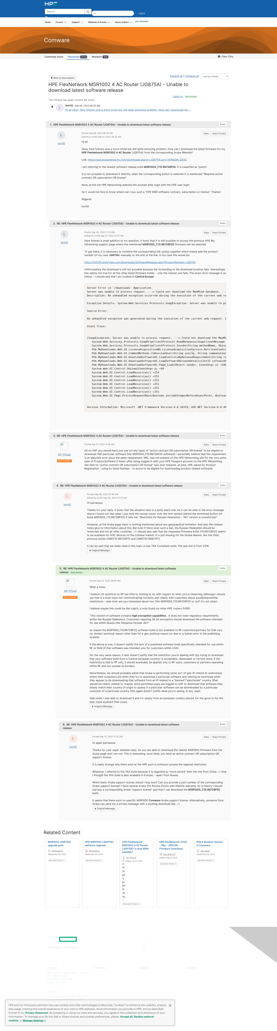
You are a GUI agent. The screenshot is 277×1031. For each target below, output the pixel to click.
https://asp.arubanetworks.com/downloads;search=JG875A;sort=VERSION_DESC (137, 159)
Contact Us (99, 982)
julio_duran (205, 851)
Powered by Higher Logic (185, 1025)
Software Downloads (150, 987)
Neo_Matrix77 (169, 854)
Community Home (54, 56)
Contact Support (148, 977)
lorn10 (61, 143)
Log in (142, 13)
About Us (98, 972)
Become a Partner (195, 977)
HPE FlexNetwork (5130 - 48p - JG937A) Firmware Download (173, 845)
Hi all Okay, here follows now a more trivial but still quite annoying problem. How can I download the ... (128, 109)
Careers (98, 977)
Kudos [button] (223, 124)
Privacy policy (101, 991)
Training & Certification (152, 982)
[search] (88, 11)
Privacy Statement (36, 1012)
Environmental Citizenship (107, 987)
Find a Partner (193, 972)
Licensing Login (148, 991)
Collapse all (192, 76)
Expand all (176, 76)
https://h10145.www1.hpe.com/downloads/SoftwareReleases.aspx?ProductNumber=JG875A (140, 262)
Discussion (77, 56)
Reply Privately (219, 133)
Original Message (100, 550)
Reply (206, 133)
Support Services (149, 972)
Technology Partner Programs (201, 987)
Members (99, 56)
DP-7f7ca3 (64, 454)
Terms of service (102, 996)
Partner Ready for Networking (202, 982)
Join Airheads (141, 21)
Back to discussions (63, 77)
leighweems (57, 851)
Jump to (185, 96)
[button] (170, 1005)
